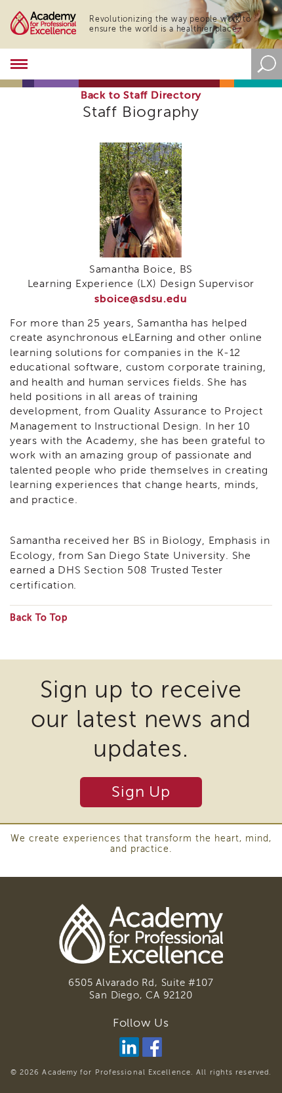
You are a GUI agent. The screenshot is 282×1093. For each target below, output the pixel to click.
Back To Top (39, 618)
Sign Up (141, 792)
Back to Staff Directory (141, 95)
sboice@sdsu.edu (140, 299)
